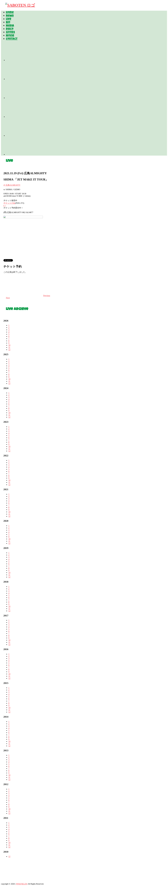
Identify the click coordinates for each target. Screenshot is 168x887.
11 (9, 347)
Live (8, 19)
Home (10, 12)
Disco (9, 29)
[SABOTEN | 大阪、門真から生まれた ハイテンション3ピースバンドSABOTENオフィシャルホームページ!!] (20, 5)
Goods (10, 32)
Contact (11, 39)
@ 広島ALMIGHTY (11, 185)
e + (4, 205)
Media (10, 26)
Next (8, 298)
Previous (46, 296)
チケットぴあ (9, 203)
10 (9, 345)
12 (9, 350)
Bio (8, 22)
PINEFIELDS (21, 884)
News (10, 16)
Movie (10, 35)
